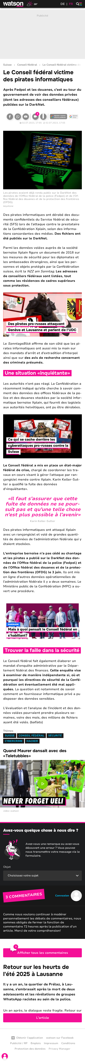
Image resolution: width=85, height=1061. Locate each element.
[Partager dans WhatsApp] (18, 117)
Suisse (7, 65)
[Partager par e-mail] (26, 117)
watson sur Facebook (60, 1038)
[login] (5, 1056)
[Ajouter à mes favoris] (43, 117)
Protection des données (30, 1049)
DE (62, 4)
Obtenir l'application (29, 1038)
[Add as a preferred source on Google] (58, 117)
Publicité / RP (18, 1043)
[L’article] (42, 993)
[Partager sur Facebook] (10, 117)
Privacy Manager (59, 1049)
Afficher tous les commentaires (42, 953)
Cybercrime (14, 741)
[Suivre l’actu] (73, 117)
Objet (7, 867)
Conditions (68, 1043)
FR (71, 4)
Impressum (51, 1043)
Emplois (36, 1043)
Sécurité (55, 735)
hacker (32, 741)
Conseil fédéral (27, 65)
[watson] (13, 4)
